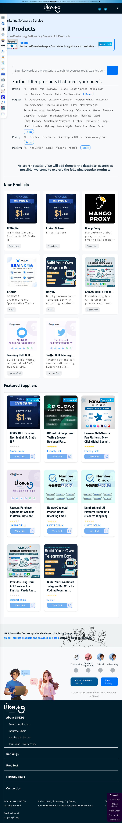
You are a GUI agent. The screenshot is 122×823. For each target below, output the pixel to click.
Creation (78, 121)
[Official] (100, 657)
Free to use (49, 137)
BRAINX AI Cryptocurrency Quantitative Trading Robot (21, 299)
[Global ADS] (3, 114)
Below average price (96, 137)
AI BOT (11, 309)
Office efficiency (32, 121)
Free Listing (108, 682)
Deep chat (29, 115)
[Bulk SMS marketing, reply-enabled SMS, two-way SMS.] (22, 337)
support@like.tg (11, 817)
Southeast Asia (72, 94)
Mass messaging (88, 105)
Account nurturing (34, 110)
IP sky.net (13, 228)
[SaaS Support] (3, 17)
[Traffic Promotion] (3, 63)
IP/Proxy (49, 126)
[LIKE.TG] (52, 8)
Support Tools (92, 309)
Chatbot (37, 126)
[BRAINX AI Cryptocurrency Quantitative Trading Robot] (22, 273)
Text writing (92, 121)
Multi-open (53, 110)
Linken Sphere (55, 228)
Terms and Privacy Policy (22, 744)
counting (68, 110)
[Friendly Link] (3, 80)
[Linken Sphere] (61, 210)
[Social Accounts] (3, 23)
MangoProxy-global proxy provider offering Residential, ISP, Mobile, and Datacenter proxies (99, 236)
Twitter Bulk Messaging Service (60, 355)
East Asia (52, 88)
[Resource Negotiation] (88, 657)
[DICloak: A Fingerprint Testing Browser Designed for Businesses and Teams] (61, 412)
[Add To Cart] (22, 456)
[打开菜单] (5, 8)
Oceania (47, 94)
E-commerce (83, 110)
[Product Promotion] (45, 684)
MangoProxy (92, 228)
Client (49, 147)
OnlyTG (50, 292)
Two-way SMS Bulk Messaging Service (18, 355)
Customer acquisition (60, 99)
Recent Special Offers (70, 137)
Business (86, 115)
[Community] (17, 684)
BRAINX (11, 292)
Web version (36, 147)
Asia (42, 88)
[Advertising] (112, 657)
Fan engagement (33, 105)
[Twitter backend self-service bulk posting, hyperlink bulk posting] (61, 337)
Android (73, 147)
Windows (60, 147)
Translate (108, 110)
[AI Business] (3, 102)
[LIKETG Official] (3, 29)
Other (101, 126)
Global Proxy (14, 246)
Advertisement (37, 99)
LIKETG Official (15, 373)
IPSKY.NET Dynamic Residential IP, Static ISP (21, 236)
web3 (97, 115)
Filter (74, 105)
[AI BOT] (3, 97)
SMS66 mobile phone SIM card (98, 292)
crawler (42, 115)
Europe (64, 88)
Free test (34, 137)
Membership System (20, 737)
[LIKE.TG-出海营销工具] (61, 708)
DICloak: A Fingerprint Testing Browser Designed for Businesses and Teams (60, 441)
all (25, 88)
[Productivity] (3, 85)
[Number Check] (3, 40)
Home (8, 36)
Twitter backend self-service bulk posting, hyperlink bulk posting (61, 363)
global (33, 88)
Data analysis (64, 126)
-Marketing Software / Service (32, 36)
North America (32, 94)
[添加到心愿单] (34, 246)
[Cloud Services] (3, 68)
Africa (58, 94)
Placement (102, 99)
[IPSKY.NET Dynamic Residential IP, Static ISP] (22, 210)
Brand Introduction (19, 724)
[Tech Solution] (3, 57)
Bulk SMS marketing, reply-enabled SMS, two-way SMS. (21, 363)
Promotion (81, 126)
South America (79, 88)
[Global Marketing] (3, 34)
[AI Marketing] (3, 108)
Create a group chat (57, 105)
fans (92, 126)
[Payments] (3, 74)
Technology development (64, 115)
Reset (88, 94)
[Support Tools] (3, 51)
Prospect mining (84, 99)
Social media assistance (57, 121)
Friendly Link (53, 246)
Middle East (96, 88)
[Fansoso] (61, 1)
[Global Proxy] (3, 46)
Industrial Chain (17, 731)
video (27, 126)
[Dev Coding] (3, 91)
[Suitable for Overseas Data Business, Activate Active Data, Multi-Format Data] (98, 486)
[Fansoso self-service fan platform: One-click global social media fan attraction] (98, 412)
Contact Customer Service (83, 682)
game (96, 110)
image (105, 121)
